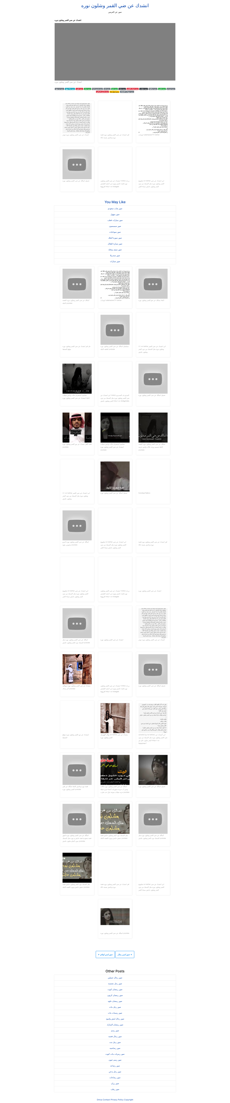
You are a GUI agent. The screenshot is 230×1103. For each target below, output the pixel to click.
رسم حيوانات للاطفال (127, 92)
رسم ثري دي (171, 89)
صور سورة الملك (115, 238)
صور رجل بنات (115, 1007)
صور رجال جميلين (115, 977)
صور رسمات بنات (115, 1013)
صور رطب (115, 1089)
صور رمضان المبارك (115, 1024)
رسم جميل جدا (114, 92)
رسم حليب (79, 89)
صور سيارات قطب (115, 220)
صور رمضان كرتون (115, 995)
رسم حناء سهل (70, 89)
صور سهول (115, 214)
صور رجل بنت (115, 1042)
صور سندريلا (115, 255)
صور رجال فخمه (115, 1036)
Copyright (128, 1099)
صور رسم (115, 1030)
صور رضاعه (115, 1066)
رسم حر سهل (59, 89)
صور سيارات (115, 261)
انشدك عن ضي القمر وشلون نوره (115, 5)
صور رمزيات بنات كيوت (115, 1054)
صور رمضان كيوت (115, 989)
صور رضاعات (115, 1077)
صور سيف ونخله (115, 249)
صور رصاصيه (115, 1048)
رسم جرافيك (153, 89)
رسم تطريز (161, 89)
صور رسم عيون (115, 1060)
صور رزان (115, 1083)
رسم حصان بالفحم (132, 89)
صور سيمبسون (115, 226)
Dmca (99, 1099)
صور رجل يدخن (115, 1071)
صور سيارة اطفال (115, 243)
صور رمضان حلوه (115, 1001)
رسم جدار (107, 89)
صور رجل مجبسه (115, 983)
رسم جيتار (122, 89)
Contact (106, 1099)
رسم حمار (87, 89)
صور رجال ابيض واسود (115, 1019)
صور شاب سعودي (115, 208)
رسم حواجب (143, 89)
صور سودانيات (115, 232)
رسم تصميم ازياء (97, 89)
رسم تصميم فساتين (102, 92)
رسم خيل (114, 89)
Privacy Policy (117, 1099)
